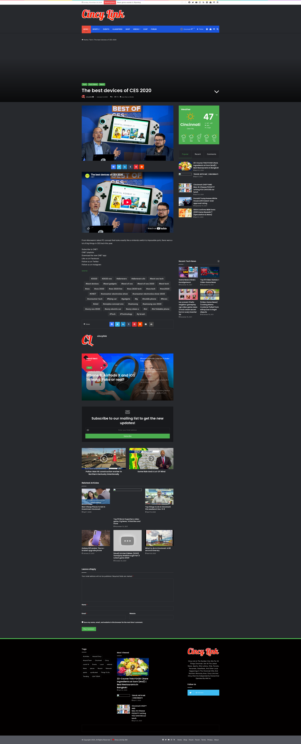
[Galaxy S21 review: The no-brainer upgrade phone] (96, 538)
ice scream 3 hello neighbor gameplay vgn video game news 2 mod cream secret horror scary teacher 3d (188, 308)
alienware (122, 278)
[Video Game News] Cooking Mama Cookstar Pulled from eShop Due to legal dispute (209, 307)
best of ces (128, 284)
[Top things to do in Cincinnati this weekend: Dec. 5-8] (159, 497)
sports (85, 672)
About (216, 740)
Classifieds (117, 29)
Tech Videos (93, 84)
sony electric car (113, 309)
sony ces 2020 (93, 309)
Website (132, 613)
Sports (96, 29)
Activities (86, 656)
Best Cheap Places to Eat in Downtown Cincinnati (93, 508)
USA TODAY (96, 676)
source (84, 271)
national (109, 664)
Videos (136, 29)
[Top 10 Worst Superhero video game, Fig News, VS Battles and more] (127, 503)
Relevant (109, 668)
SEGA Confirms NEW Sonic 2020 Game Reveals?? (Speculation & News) (204, 212)
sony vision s (133, 309)
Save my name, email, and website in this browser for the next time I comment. (113, 622)
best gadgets (111, 284)
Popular (185, 154)
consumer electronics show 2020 (149, 294)
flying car (112, 299)
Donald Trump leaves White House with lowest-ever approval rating (205, 200)
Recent (198, 154)
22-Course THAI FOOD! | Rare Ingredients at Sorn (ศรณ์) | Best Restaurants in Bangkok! (206, 165)
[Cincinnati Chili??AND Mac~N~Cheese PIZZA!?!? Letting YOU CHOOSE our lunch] (185, 187)
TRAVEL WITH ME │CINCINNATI (205, 174)
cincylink (89, 97)
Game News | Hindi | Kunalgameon (187, 281)
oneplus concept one (114, 304)
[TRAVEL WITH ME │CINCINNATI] (185, 177)
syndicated (94, 672)
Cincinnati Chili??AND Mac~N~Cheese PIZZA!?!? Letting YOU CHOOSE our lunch (204, 188)
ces (88, 289)
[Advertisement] (174, 12)
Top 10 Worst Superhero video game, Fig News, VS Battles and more (126, 521)
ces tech (151, 289)
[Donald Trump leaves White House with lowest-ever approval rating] (185, 201)
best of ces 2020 (146, 284)
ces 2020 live (116, 289)
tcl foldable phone (161, 309)
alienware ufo (139, 278)
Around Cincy (96, 656)
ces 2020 (99, 289)
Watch (102, 84)
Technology (126, 314)
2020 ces (107, 278)
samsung (133, 304)
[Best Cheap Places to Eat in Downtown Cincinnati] (96, 497)
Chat (145, 29)
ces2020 (165, 289)
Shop (128, 29)
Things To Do (105, 672)
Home (85, 40)
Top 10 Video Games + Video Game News (209, 281)
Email (84, 613)
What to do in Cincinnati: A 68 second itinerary (158, 549)
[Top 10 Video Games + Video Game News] (209, 272)
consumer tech (95, 299)
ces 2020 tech (135, 289)
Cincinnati (98, 660)
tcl (146, 309)
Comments (211, 154)
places (92, 668)
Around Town (87, 660)
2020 (94, 278)
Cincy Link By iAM (121, 740)
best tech (164, 284)
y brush (141, 314)
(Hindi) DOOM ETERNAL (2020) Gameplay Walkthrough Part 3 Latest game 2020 (126, 555)
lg (137, 299)
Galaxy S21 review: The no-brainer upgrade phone (93, 549)
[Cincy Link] (103, 15)
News (85, 29)
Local (102, 664)
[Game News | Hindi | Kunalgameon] (188, 272)
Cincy (107, 660)
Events (106, 29)
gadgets (126, 299)
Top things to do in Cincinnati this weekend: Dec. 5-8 (158, 508)
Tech (91, 40)
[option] (127, 376)
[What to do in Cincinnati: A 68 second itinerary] (159, 538)
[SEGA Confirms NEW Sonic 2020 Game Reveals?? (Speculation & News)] (185, 212)
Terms (203, 740)
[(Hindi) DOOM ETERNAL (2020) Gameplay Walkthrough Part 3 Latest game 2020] (127, 540)
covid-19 (86, 664)
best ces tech (157, 278)
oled (96, 304)
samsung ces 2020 (152, 304)
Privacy (210, 740)
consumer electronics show (115, 294)
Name (84, 605)
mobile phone (150, 299)
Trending (86, 676)
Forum (154, 29)
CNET (93, 294)
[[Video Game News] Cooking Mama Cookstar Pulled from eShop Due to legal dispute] (209, 294)
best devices (93, 284)
